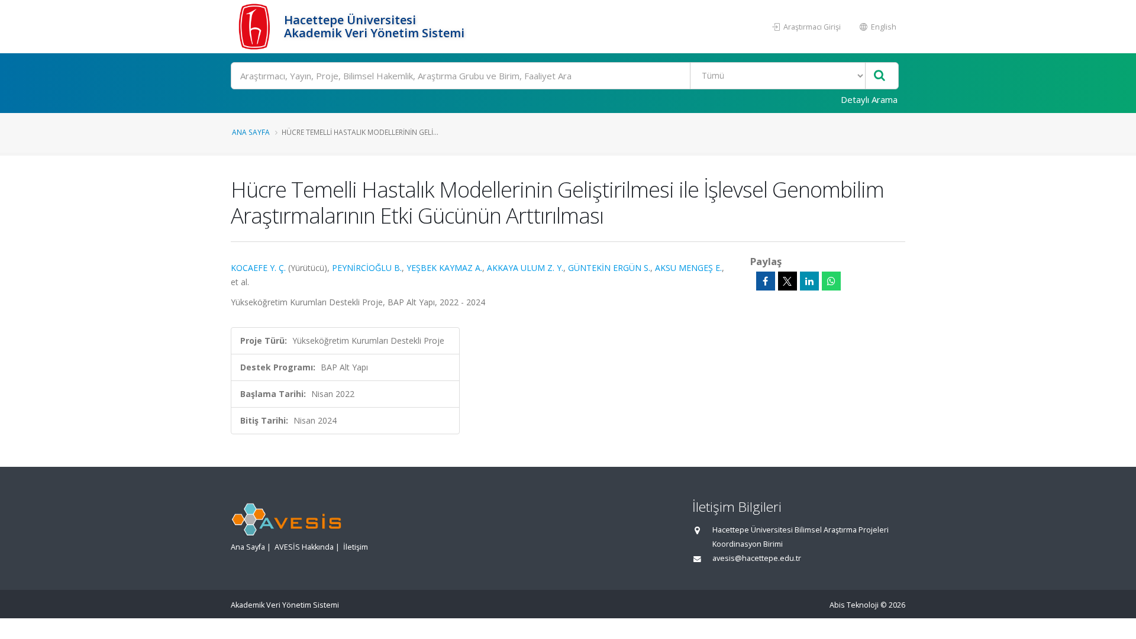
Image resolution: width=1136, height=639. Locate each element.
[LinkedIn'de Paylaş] (809, 281)
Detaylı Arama (869, 99)
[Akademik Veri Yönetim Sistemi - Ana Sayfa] (256, 26)
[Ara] (879, 76)
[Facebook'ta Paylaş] (765, 281)
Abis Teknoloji (854, 605)
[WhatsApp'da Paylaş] (831, 281)
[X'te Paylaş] (787, 281)
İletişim (355, 547)
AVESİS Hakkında (304, 547)
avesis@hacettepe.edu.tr (756, 558)
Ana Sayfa (251, 132)
